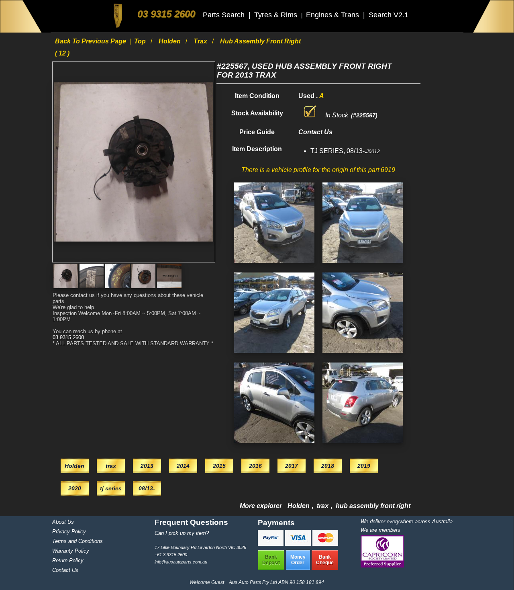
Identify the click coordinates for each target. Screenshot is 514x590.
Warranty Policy (70, 551)
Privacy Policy (69, 532)
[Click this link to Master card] (325, 543)
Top (140, 41)
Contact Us (65, 570)
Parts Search (225, 15)
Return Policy (68, 560)
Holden (170, 41)
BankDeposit (271, 559)
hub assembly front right (373, 505)
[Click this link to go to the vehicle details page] (274, 264)
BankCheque (325, 559)
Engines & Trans (333, 15)
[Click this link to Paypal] (271, 543)
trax (201, 41)
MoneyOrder (298, 559)
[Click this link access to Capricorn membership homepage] (382, 566)
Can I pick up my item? (182, 533)
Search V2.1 (388, 15)
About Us (63, 522)
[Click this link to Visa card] (298, 543)
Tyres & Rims (276, 15)
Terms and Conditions (77, 541)
